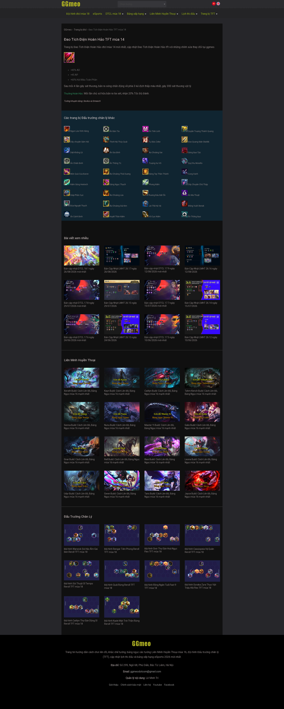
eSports (97, 13)
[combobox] (142, 4)
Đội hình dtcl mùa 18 (77, 13)
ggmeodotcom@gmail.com (145, 671)
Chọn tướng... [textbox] (126, 4)
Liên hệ (147, 684)
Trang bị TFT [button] (208, 13)
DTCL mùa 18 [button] (114, 13)
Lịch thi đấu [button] (189, 13)
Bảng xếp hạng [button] (135, 13)
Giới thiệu (113, 684)
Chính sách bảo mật (131, 684)
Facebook (169, 684)
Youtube (157, 684)
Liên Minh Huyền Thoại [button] (163, 13)
